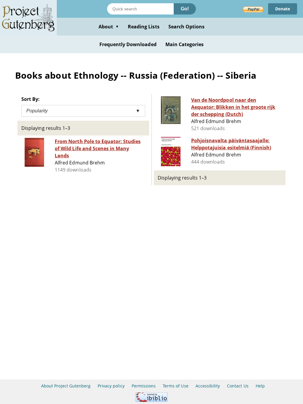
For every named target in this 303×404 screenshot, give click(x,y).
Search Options (186, 26)
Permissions (144, 386)
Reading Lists (143, 26)
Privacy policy (111, 386)
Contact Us (237, 386)
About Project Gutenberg (66, 386)
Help (260, 386)
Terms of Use (175, 386)
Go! (185, 8)
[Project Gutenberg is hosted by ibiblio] (151, 400)
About (109, 26)
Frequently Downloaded (128, 44)
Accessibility (208, 386)
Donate (282, 9)
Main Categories (184, 44)
